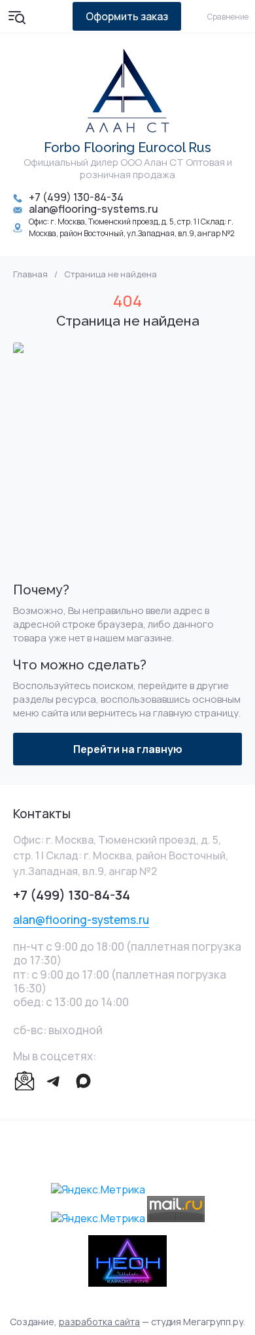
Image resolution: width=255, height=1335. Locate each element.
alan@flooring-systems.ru (93, 209)
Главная (30, 274)
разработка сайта (99, 1321)
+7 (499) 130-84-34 (76, 197)
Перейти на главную (127, 749)
